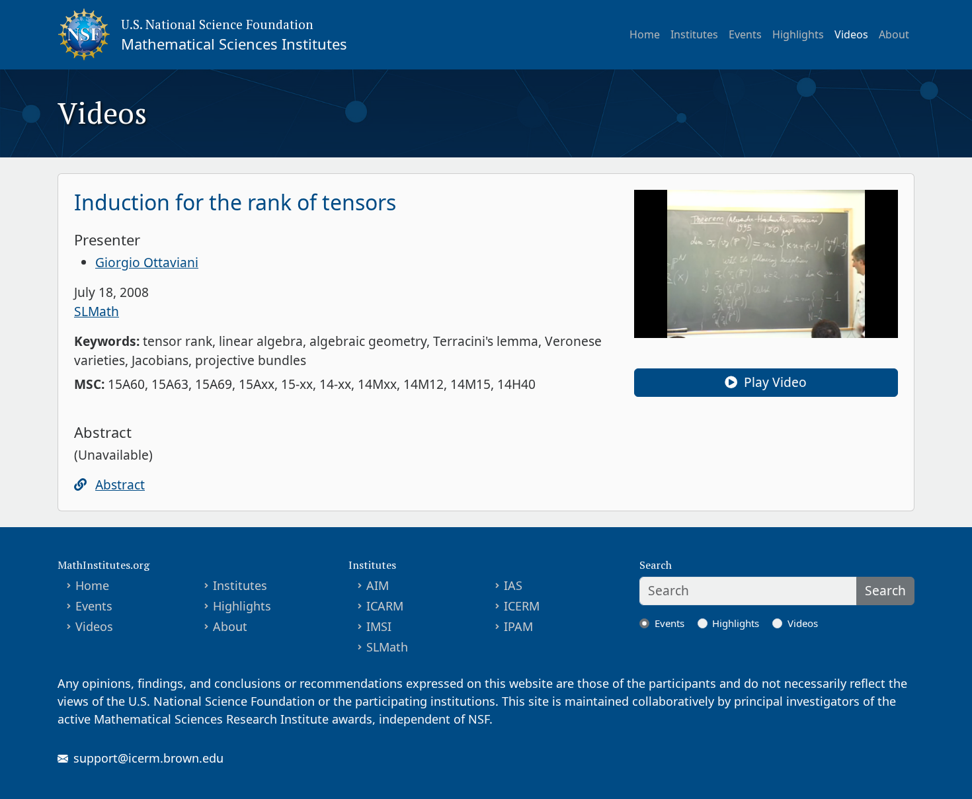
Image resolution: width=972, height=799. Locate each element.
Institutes (694, 34)
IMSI (378, 626)
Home (644, 34)
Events (745, 34)
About (894, 34)
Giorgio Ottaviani (146, 262)
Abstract (120, 484)
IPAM (518, 626)
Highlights (798, 34)
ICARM (384, 606)
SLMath (96, 311)
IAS (513, 585)
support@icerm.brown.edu (148, 758)
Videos (851, 34)
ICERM (522, 606)
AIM (377, 585)
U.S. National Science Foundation (217, 24)
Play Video (774, 382)
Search (885, 590)
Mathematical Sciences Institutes (234, 44)
